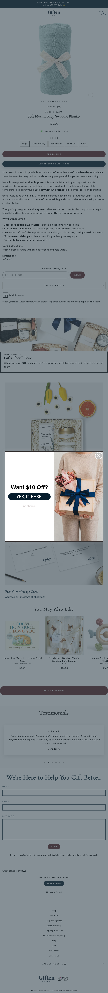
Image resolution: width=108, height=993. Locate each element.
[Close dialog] (98, 455)
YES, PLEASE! (29, 497)
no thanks (29, 506)
